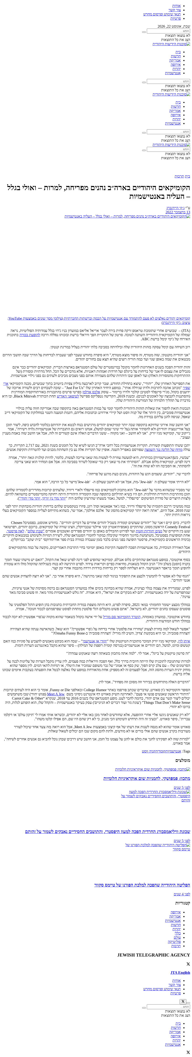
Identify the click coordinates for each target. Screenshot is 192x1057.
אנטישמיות (173, 73)
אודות (176, 6)
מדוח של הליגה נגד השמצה (163, 450)
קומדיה (160, 751)
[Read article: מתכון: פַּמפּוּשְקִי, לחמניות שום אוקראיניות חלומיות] (96, 769)
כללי (178, 933)
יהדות (177, 69)
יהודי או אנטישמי (95, 641)
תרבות (179, 176)
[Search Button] (144, 32)
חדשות (176, 56)
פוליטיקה (174, 942)
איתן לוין (184, 641)
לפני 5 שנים (182, 788)
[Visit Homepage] (171, 44)
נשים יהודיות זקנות (149, 531)
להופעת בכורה (29, 335)
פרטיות (175, 18)
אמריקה (175, 60)
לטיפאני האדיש (68, 396)
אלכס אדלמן (91, 392)
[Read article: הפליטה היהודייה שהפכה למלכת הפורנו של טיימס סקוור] (96, 860)
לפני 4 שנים (182, 894)
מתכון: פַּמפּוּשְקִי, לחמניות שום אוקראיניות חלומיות (146, 778)
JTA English (180, 973)
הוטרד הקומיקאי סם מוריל (121, 617)
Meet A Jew (56, 694)
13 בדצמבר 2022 (178, 212)
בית (178, 52)
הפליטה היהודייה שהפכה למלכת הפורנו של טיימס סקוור (142, 885)
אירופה (176, 65)
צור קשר (175, 10)
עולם (177, 937)
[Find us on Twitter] (188, 965)
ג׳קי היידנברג (175, 208)
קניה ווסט (148, 751)
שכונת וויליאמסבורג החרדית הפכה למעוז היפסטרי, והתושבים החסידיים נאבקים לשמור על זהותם (107, 831)
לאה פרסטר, (15, 531)
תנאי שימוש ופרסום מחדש (162, 14)
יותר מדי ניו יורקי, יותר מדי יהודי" (42, 498)
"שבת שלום (36, 531)
